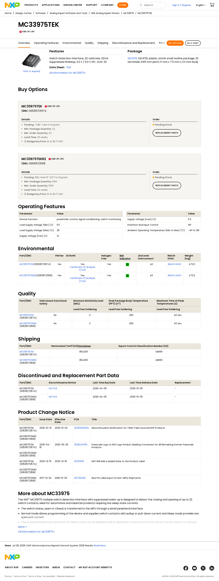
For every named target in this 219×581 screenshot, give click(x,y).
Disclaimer (84, 346)
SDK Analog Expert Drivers (105, 13)
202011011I (79, 461)
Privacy (8, 576)
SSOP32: (133, 58)
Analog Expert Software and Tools (68, 13)
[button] (200, 5)
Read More (100, 545)
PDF (68, 67)
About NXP (12, 567)
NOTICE (53, 388)
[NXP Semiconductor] (12, 5)
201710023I (79, 478)
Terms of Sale (34, 576)
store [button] (122, 5)
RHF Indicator (125, 257)
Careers (27, 567)
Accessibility (49, 576)
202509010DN (81, 427)
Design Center (24, 13)
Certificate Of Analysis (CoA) (82, 268)
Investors (42, 567)
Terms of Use (20, 576)
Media (56, 567)
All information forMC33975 (66, 73)
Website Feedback (66, 576)
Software (41, 13)
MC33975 (128, 13)
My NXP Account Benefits (95, 567)
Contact (69, 567)
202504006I (80, 444)
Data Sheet (193, 43)
